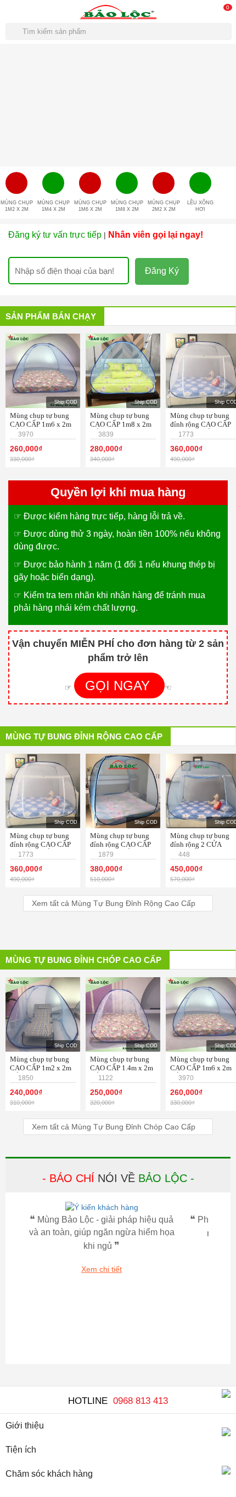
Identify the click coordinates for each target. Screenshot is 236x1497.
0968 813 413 (140, 1401)
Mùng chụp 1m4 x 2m (53, 206)
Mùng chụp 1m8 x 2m (127, 206)
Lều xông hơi (200, 206)
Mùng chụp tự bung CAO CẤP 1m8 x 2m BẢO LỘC (120, 424)
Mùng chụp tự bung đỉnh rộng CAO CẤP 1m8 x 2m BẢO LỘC (121, 844)
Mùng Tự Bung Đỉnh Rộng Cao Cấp (83, 736)
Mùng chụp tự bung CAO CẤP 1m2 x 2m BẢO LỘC (40, 1068)
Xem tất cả (113, 903)
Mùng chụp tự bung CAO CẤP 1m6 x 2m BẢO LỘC (40, 424)
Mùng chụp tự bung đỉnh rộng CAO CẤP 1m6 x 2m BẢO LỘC (201, 424)
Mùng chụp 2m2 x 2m (164, 206)
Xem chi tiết (101, 1269)
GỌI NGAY (119, 685)
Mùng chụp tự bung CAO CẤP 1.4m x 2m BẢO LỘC (121, 1068)
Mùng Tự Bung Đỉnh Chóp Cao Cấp (83, 960)
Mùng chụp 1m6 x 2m (90, 206)
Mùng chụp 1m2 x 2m (17, 206)
